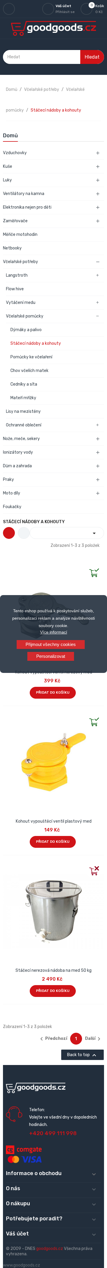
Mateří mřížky (23, 397)
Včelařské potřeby (20, 261)
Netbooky (12, 248)
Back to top (82, 1055)
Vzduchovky (15, 152)
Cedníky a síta (23, 384)
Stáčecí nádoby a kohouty (35, 343)
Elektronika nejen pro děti (27, 207)
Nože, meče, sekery (21, 438)
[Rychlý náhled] (8, 567)
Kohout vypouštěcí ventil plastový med (54, 821)
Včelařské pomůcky (24, 316)
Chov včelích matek (29, 370)
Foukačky (12, 506)
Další (94, 1039)
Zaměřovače (15, 220)
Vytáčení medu (20, 302)
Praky (8, 479)
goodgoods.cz (49, 1248)
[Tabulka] (9, 533)
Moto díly (11, 493)
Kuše (7, 166)
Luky (7, 180)
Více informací (53, 632)
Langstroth (17, 275)
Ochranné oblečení (23, 425)
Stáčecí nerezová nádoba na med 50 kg (53, 970)
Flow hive (15, 288)
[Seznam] (24, 533)
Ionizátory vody (18, 452)
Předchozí (52, 1039)
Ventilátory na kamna (23, 193)
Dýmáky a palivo (26, 329)
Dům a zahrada (17, 465)
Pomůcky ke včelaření (31, 357)
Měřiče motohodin (20, 234)
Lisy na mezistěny (23, 411)
